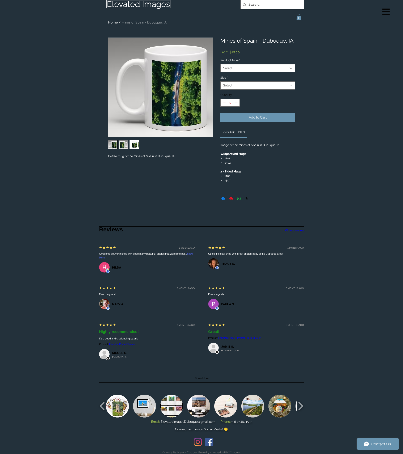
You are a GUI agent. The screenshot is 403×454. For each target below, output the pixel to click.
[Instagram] (198, 442)
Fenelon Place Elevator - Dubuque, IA (239, 338)
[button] (386, 11)
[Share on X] (247, 198)
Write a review (294, 230)
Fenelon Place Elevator (122, 344)
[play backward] (102, 406)
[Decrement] (223, 102)
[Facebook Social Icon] (209, 442)
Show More (201, 378)
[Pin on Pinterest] (231, 198)
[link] (234, 132)
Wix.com (235, 452)
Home (113, 22)
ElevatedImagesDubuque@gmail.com (188, 422)
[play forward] (300, 406)
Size (224, 77)
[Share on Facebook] (223, 198)
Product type (230, 60)
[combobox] (257, 68)
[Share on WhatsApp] (239, 198)
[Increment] (236, 102)
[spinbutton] (230, 102)
